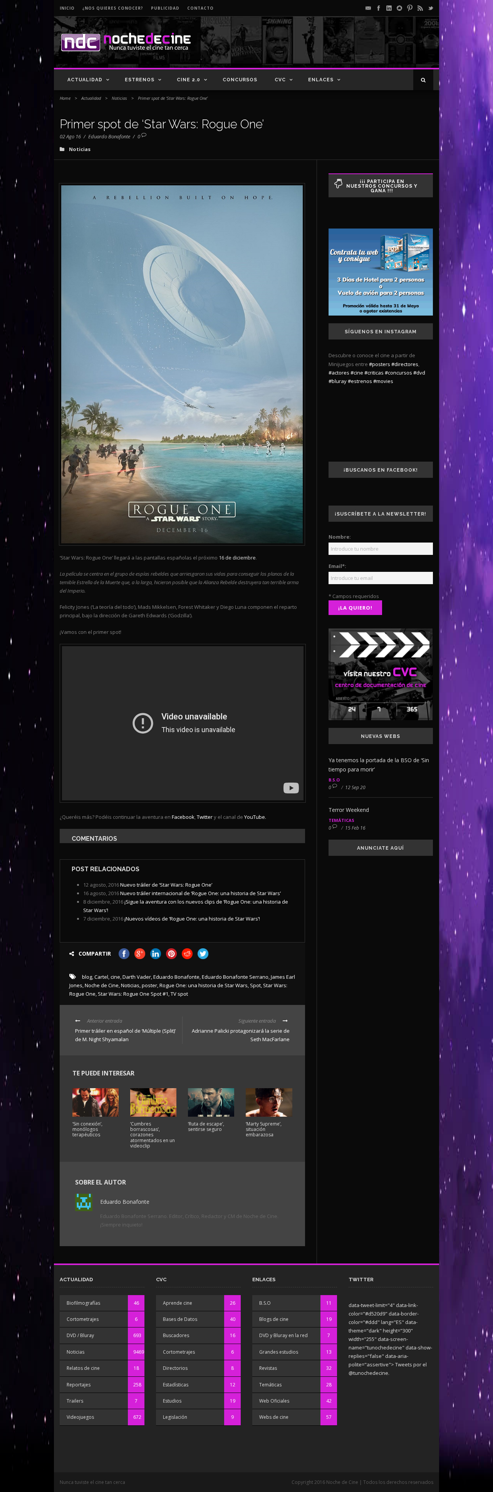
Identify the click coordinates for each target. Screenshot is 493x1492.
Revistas (268, 1368)
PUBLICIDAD (165, 8)
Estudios (172, 1401)
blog (87, 976)
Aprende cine (177, 1303)
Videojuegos (80, 1417)
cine (115, 976)
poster (149, 985)
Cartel (101, 976)
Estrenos (139, 79)
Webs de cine (273, 1417)
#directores (404, 364)
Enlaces (321, 79)
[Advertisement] (343, 48)
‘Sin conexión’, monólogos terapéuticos (87, 1129)
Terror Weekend (349, 809)
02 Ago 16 (70, 136)
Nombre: (340, 536)
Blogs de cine (273, 1319)
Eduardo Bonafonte (109, 136)
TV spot (179, 993)
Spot (255, 985)
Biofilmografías (83, 1303)
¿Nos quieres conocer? (112, 8)
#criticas (374, 372)
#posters (379, 364)
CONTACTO (200, 8)
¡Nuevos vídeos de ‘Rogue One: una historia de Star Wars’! (192, 918)
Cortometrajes (83, 1319)
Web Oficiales (274, 1401)
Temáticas (341, 820)
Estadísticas (175, 1384)
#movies (383, 381)
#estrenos (360, 381)
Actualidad (84, 79)
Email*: (337, 566)
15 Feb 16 (355, 828)
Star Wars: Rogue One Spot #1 (133, 993)
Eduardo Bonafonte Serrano (235, 976)
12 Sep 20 (355, 787)
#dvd (419, 372)
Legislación (175, 1417)
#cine (356, 372)
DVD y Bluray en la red (283, 1335)
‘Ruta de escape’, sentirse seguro (206, 1126)
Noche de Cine (102, 985)
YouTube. (255, 816)
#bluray (338, 381)
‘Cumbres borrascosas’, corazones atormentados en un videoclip (152, 1135)
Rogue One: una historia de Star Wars (203, 985)
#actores (339, 372)
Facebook (183, 816)
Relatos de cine (83, 1368)
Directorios (175, 1368)
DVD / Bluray (80, 1335)
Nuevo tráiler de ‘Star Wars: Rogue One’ (166, 884)
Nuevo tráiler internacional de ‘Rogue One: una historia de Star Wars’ (200, 893)
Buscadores (176, 1335)
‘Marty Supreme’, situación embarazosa (264, 1129)
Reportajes (79, 1384)
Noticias (119, 98)
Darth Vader (136, 976)
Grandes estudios (278, 1352)
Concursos (240, 79)
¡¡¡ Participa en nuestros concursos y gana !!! (382, 186)
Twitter (205, 816)
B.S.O (334, 780)
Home (65, 98)
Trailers (75, 1401)
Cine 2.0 (188, 79)
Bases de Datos (180, 1319)
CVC (280, 79)
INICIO (67, 8)
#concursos (398, 372)
